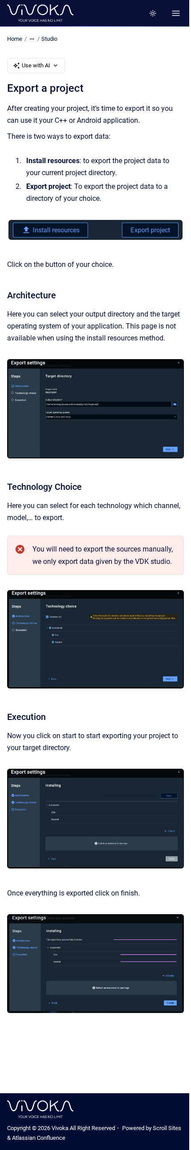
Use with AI (36, 65)
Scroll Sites (167, 1128)
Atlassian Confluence (38, 1137)
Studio (49, 38)
